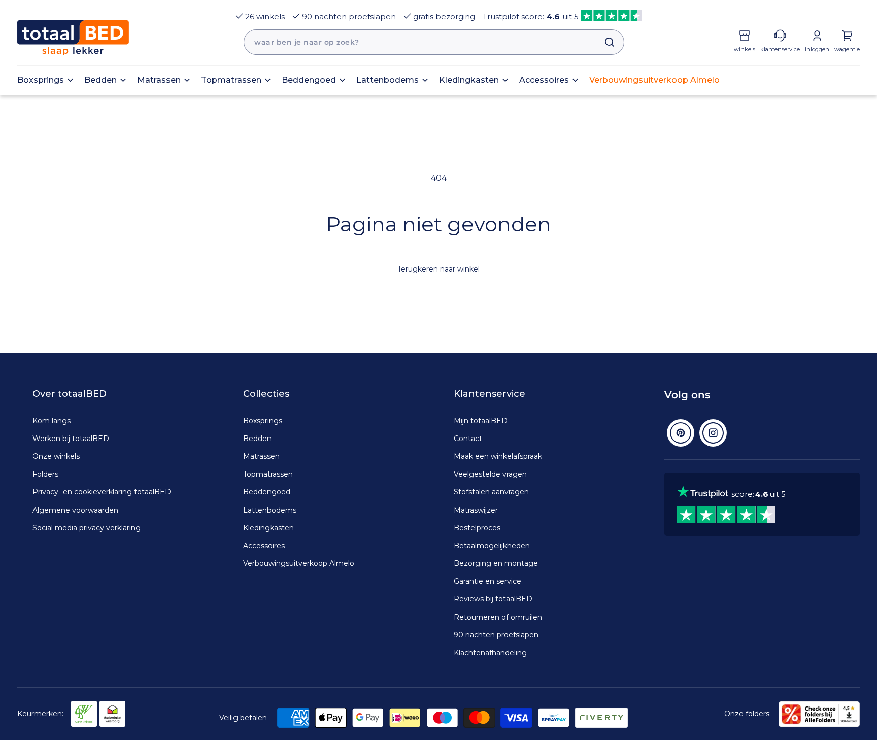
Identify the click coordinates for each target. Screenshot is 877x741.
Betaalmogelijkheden (492, 545)
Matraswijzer (476, 510)
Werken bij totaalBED (70, 438)
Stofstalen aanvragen (491, 491)
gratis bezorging (444, 16)
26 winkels (265, 16)
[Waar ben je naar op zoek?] (604, 42)
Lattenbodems (269, 510)
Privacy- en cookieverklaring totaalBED (101, 491)
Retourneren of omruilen (498, 617)
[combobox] (434, 42)
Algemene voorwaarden (75, 510)
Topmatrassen (268, 474)
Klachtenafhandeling (490, 652)
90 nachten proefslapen (349, 16)
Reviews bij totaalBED (493, 598)
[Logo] (73, 37)
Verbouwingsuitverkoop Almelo (298, 563)
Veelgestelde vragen (490, 474)
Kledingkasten (268, 527)
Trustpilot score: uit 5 (531, 16)
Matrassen (261, 456)
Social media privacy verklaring (86, 527)
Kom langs (51, 420)
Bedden (257, 438)
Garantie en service (487, 581)
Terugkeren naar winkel (438, 269)
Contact (468, 438)
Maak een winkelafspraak (498, 456)
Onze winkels (56, 456)
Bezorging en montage (496, 563)
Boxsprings (262, 420)
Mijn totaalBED (481, 420)
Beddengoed (266, 491)
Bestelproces (477, 527)
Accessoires (264, 545)
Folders (45, 474)
